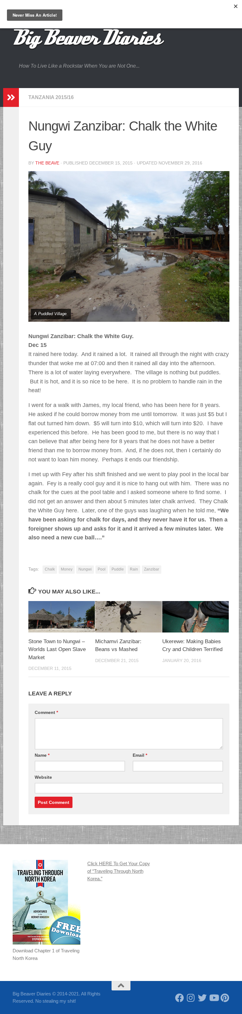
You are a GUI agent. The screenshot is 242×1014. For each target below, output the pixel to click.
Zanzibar (151, 569)
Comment (46, 712)
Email (140, 755)
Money (66, 569)
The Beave (47, 162)
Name (42, 755)
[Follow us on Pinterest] (225, 998)
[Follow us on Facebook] (179, 998)
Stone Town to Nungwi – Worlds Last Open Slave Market (57, 649)
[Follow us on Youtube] (213, 998)
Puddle (118, 569)
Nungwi (85, 569)
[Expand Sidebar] (11, 97)
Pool (102, 569)
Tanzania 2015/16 (51, 97)
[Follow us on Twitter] (202, 998)
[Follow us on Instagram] (191, 998)
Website (43, 777)
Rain (134, 569)
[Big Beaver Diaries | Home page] (89, 39)
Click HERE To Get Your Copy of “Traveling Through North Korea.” (118, 871)
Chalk (50, 569)
